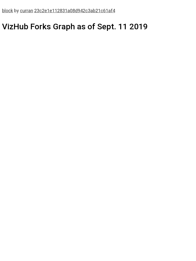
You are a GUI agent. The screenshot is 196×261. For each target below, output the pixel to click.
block (7, 10)
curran (26, 10)
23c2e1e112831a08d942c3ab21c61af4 (74, 10)
